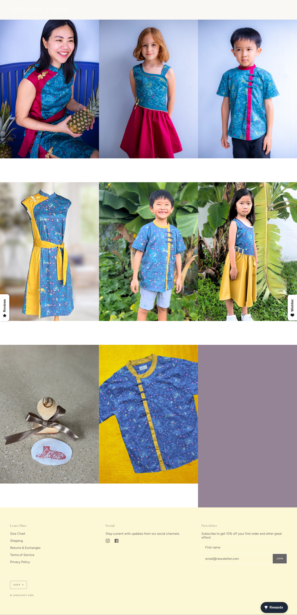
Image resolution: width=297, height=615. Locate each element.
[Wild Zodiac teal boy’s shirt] (247, 89)
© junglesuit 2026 (22, 595)
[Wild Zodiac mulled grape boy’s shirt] (148, 251)
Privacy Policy (20, 562)
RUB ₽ (17, 584)
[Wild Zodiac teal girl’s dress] (148, 89)
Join (279, 558)
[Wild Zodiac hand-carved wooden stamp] (49, 414)
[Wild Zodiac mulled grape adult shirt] (148, 414)
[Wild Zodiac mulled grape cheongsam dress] (49, 251)
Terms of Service (22, 555)
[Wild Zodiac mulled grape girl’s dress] (247, 251)
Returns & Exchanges (25, 548)
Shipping (16, 541)
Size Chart (17, 534)
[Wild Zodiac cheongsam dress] (49, 89)
